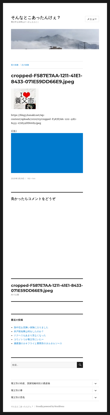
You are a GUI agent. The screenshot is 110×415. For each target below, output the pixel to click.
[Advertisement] (48, 153)
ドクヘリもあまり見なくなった (30, 335)
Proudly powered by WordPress (50, 406)
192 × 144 (31, 178)
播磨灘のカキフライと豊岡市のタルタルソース (38, 343)
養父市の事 (16, 390)
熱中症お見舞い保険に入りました (31, 327)
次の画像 (25, 65)
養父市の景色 (18, 397)
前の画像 (14, 65)
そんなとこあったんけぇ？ (36, 17)
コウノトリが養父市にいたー (29, 339)
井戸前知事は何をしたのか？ (29, 331)
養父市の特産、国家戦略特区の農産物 (30, 383)
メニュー (92, 19)
